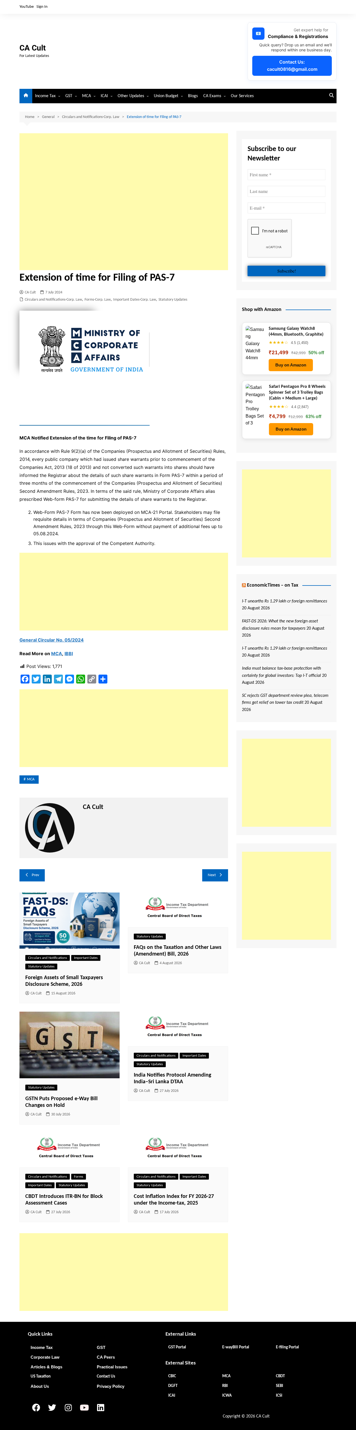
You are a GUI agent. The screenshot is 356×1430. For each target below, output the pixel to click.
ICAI (104, 96)
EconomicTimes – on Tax (272, 585)
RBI (225, 1386)
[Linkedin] (100, 1407)
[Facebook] (36, 1407)
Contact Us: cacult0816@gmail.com (292, 65)
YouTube (26, 7)
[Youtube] (84, 1407)
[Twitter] (52, 1407)
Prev (35, 875)
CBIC (172, 1376)
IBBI (69, 653)
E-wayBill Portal (235, 1347)
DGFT (172, 1386)
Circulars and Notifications (47, 958)
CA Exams (212, 96)
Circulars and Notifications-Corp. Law (53, 300)
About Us (40, 1386)
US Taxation (41, 1376)
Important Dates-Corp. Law (134, 300)
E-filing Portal (287, 1347)
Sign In (42, 7)
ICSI (279, 1396)
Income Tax (45, 96)
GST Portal (177, 1347)
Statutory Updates (173, 300)
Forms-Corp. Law (98, 300)
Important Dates (86, 958)
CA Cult (32, 47)
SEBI (279, 1386)
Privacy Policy (110, 1386)
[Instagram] (68, 1407)
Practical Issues (112, 1366)
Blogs (193, 96)
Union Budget (166, 96)
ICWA (227, 1396)
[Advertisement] (123, 201)
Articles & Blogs (46, 1366)
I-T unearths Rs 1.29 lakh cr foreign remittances (284, 601)
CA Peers (106, 1357)
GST (68, 96)
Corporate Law (45, 1357)
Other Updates (131, 96)
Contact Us (106, 1376)
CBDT (280, 1376)
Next (212, 875)
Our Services (242, 96)
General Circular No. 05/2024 (51, 640)
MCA (86, 96)
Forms (78, 1176)
